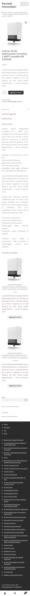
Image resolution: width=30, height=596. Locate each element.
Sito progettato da (7, 587)
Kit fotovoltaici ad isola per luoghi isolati (16, 509)
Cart (5, 430)
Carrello (23, 592)
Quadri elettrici (8, 545)
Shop (5, 433)
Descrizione (5, 109)
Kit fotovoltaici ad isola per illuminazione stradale (12, 505)
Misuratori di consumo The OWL (13, 520)
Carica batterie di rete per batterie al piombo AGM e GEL (15, 444)
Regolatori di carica (10, 551)
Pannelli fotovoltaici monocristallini (14, 529)
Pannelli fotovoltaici (10, 523)
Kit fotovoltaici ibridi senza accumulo (15, 517)
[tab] (15, 109)
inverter (10, 12)
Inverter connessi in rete (11, 465)
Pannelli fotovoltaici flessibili (12, 526)
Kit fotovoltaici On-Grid (11, 493)
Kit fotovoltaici (8, 487)
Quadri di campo (9, 548)
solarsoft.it (18, 587)
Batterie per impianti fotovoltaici (13, 440)
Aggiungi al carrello (16, 92)
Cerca (3, 397)
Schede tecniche (7, 119)
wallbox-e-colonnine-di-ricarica (13, 575)
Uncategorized (8, 572)
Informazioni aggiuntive (9, 114)
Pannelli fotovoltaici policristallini (14, 532)
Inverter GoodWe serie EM (20, 12)
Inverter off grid (8, 472)
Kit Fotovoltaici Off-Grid (11, 490)
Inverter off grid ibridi (10, 475)
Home (5, 12)
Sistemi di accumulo (10, 554)
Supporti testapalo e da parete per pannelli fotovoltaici (14, 568)
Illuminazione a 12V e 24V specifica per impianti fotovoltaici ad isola (15, 461)
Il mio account (5, 593)
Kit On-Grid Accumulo (10, 496)
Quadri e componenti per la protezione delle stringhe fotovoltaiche (16, 541)
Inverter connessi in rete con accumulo (15, 468)
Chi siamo (7, 427)
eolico (6, 458)
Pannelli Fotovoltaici (9, 5)
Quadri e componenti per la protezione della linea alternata (16, 536)
